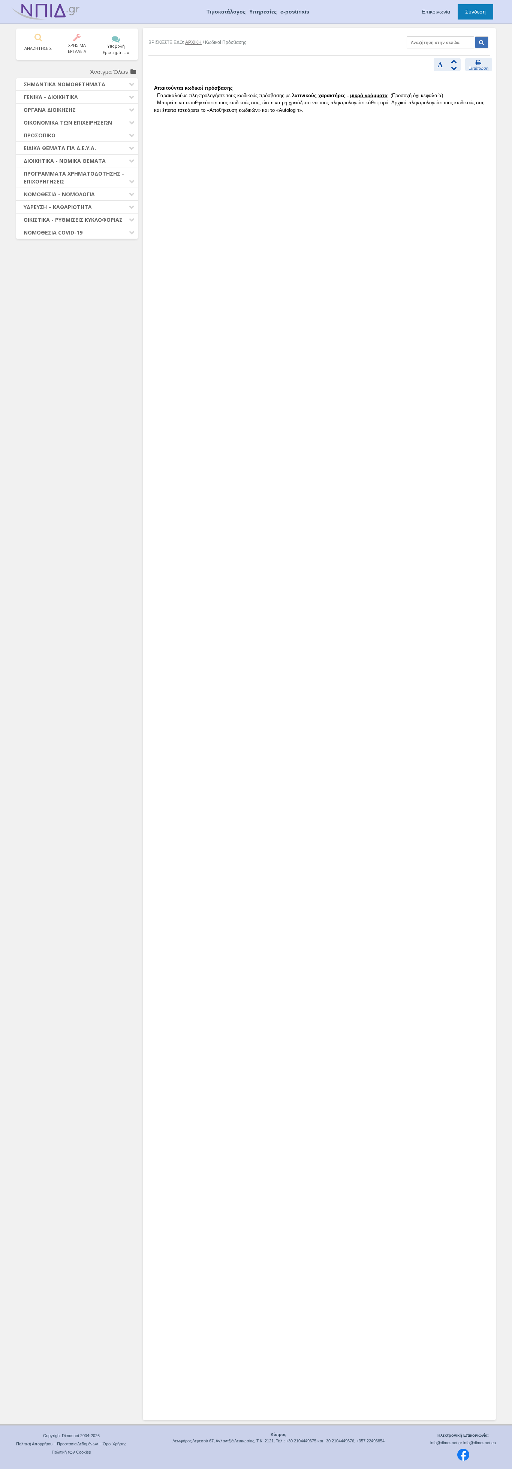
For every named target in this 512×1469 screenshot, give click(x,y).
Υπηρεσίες (263, 12)
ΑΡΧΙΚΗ (193, 42)
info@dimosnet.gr (446, 1442)
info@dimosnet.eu (479, 1442)
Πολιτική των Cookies (71, 1452)
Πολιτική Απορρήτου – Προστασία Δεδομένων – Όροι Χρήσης (71, 1444)
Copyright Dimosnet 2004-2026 (71, 1435)
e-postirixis (294, 12)
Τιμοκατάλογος (226, 12)
